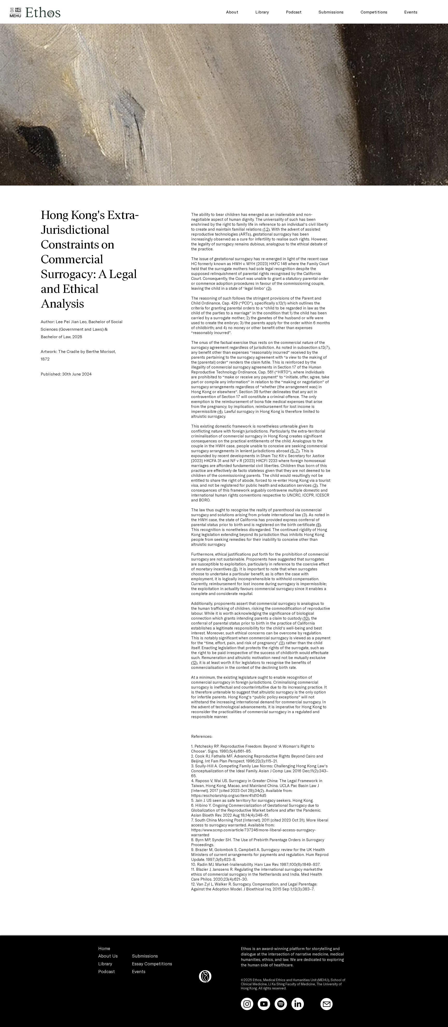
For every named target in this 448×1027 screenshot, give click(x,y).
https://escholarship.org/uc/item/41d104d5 (228, 796)
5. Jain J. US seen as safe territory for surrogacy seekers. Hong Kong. (252, 801)
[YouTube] (264, 1004)
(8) (318, 525)
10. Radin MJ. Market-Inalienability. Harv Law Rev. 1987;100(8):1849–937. (255, 865)
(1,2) (266, 229)
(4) (220, 412)
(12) (194, 663)
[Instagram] (247, 1004)
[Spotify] (281, 1004)
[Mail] (326, 1004)
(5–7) (294, 451)
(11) (282, 643)
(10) (306, 618)
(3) (268, 289)
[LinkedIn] (297, 1004)
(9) (235, 569)
